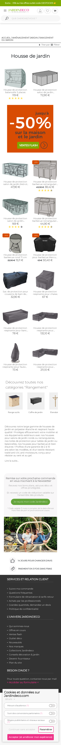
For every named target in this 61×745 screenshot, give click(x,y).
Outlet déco (15, 638)
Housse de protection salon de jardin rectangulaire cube (45, 92)
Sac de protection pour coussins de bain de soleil (15, 294)
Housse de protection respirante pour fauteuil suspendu (15, 367)
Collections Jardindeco (21, 650)
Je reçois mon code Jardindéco (31, 501)
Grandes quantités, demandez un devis (30, 605)
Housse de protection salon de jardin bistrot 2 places (15, 184)
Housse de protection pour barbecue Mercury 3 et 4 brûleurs (45, 257)
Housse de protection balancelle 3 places (15, 91)
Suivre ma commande (21, 588)
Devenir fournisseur (19, 658)
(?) (27, 705)
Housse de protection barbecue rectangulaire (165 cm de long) (45, 184)
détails (9, 699)
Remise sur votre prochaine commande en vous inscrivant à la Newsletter (30, 479)
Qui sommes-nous (19, 626)
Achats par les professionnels (25, 600)
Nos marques (16, 646)
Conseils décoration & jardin (24, 654)
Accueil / (7, 37)
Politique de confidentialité (23, 609)
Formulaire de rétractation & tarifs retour (31, 596)
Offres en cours (17, 630)
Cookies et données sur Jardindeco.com (22, 694)
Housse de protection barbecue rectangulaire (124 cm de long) (45, 221)
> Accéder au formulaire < (23, 682)
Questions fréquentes (20, 592)
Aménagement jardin (25, 37)
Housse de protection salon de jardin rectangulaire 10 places (15, 221)
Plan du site (15, 662)
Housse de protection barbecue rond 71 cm (15, 256)
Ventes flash (15, 634)
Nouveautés (15, 642)
